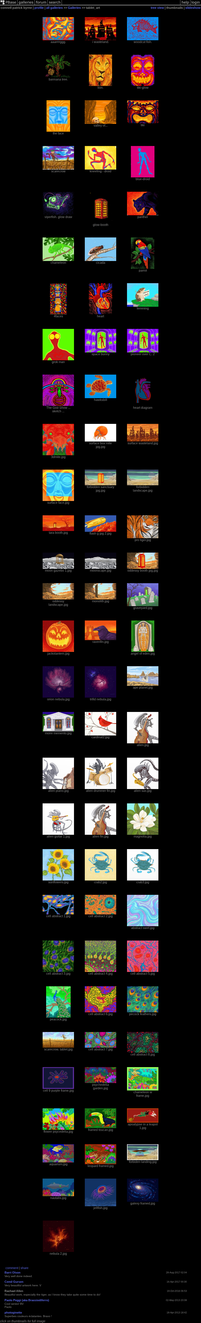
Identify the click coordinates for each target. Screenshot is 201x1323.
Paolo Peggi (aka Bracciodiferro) (27, 1300)
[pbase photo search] (55, 4)
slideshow (192, 7)
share (24, 1268)
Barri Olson (12, 1272)
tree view (157, 7)
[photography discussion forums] (41, 4)
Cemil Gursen (14, 1281)
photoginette (13, 1312)
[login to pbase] (195, 4)
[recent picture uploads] (26, 4)
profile (39, 7)
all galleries (54, 7)
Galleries (74, 7)
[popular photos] (121, 4)
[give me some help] (185, 4)
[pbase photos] (8, 4)
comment (11, 1268)
